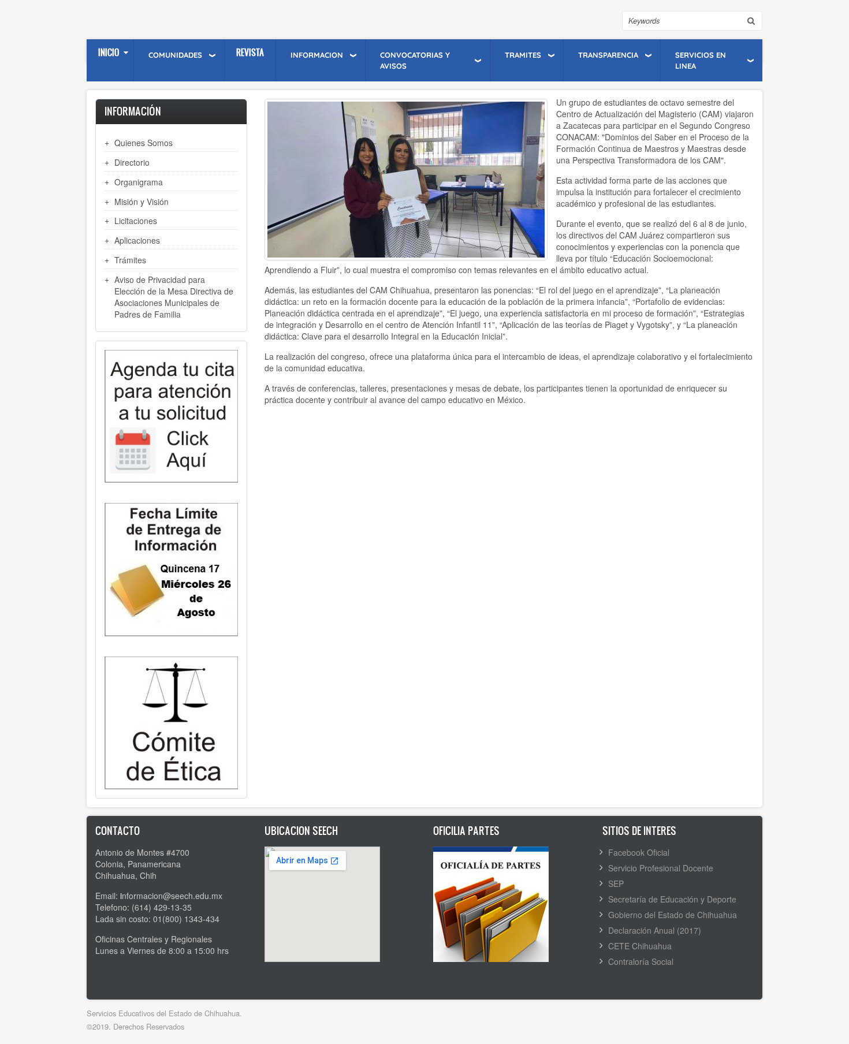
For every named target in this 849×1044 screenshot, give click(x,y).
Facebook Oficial (638, 852)
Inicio (108, 52)
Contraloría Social (640, 961)
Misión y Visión (141, 201)
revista (250, 52)
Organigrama (138, 182)
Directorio (132, 162)
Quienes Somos (143, 142)
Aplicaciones (137, 240)
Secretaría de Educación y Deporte (672, 899)
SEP (616, 883)
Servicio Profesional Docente (660, 868)
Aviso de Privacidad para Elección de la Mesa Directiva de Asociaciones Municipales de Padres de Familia (173, 297)
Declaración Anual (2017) (654, 930)
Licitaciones (135, 220)
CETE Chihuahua (640, 946)
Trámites (130, 260)
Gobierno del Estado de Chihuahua (672, 914)
